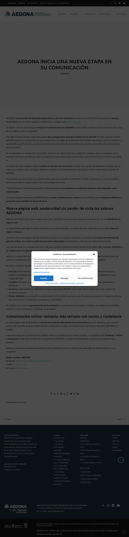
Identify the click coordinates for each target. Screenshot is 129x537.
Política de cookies (52, 283)
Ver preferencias (85, 278)
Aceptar (43, 278)
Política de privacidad (67, 283)
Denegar (64, 278)
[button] (94, 254)
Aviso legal (80, 283)
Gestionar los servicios (42, 272)
